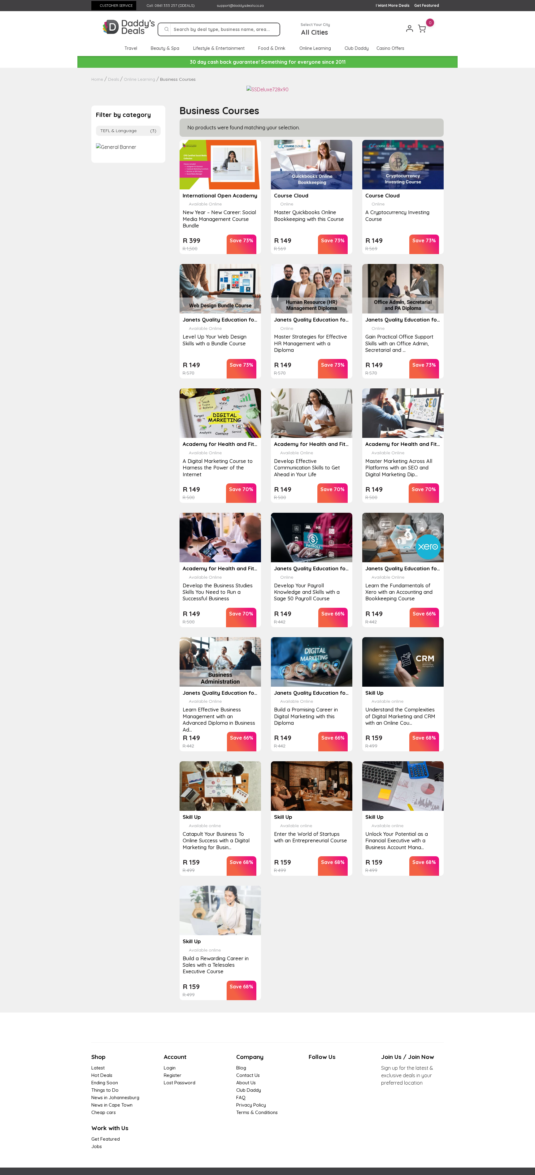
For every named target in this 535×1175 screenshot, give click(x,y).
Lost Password (179, 1083)
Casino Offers (390, 48)
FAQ (241, 1097)
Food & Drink (272, 48)
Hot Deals (101, 1075)
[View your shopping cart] (422, 28)
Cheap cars (103, 1112)
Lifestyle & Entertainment (219, 48)
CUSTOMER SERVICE (116, 5)
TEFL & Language (128, 130)
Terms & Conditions (257, 1112)
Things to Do (105, 1090)
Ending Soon (104, 1083)
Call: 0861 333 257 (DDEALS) (170, 5)
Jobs (96, 1146)
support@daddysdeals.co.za (240, 5)
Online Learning (315, 48)
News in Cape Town (112, 1105)
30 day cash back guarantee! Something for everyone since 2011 (268, 62)
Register (172, 1075)
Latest (98, 1068)
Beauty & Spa (166, 48)
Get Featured (426, 5)
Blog (241, 1068)
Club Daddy (357, 48)
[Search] (166, 29)
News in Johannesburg (115, 1097)
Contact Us (248, 1075)
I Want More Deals (393, 5)
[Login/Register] (409, 28)
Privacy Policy (251, 1105)
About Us (246, 1083)
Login (170, 1068)
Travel (131, 48)
